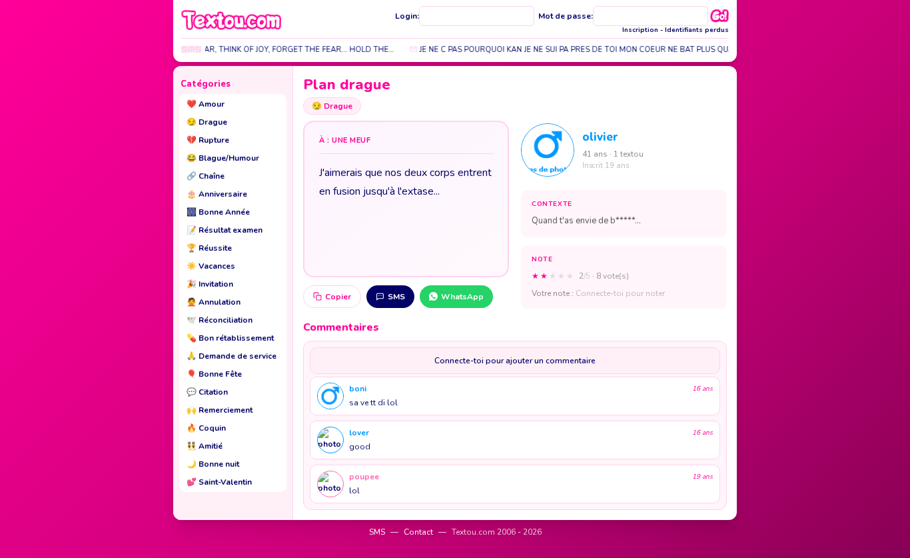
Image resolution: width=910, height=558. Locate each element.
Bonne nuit (213, 464)
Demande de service (231, 356)
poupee (364, 476)
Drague (207, 122)
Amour (206, 104)
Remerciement (219, 410)
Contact (418, 532)
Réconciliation (219, 320)
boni (357, 388)
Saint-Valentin (219, 482)
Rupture (208, 140)
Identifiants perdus (697, 30)
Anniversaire (217, 194)
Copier (338, 296)
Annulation (213, 302)
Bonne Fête (214, 374)
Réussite (209, 248)
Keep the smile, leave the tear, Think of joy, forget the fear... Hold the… (233, 50)
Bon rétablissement (230, 338)
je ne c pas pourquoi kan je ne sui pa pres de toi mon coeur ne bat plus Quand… (577, 50)
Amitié (205, 446)
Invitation (210, 284)
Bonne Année (218, 212)
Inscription (640, 30)
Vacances (211, 266)
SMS (396, 296)
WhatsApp (462, 296)
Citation (207, 392)
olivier (600, 137)
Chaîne (206, 176)
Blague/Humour (223, 158)
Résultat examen (224, 230)
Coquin (206, 428)
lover (359, 432)
